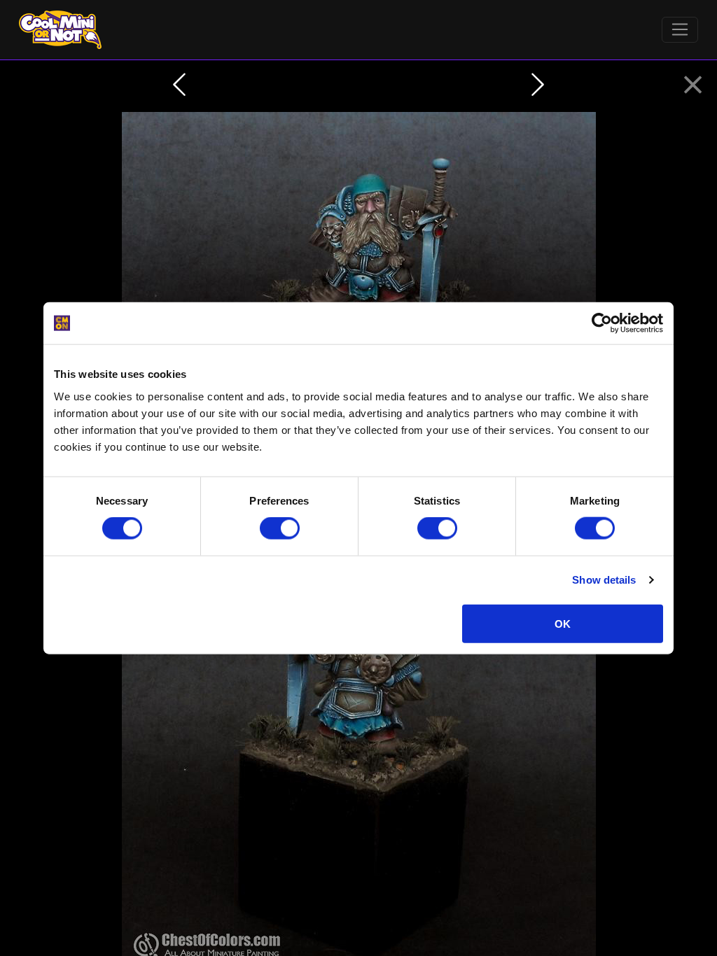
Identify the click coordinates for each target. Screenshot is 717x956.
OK (563, 623)
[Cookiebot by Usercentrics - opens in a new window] (602, 323)
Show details (604, 580)
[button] (693, 85)
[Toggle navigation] (680, 30)
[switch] (280, 528)
